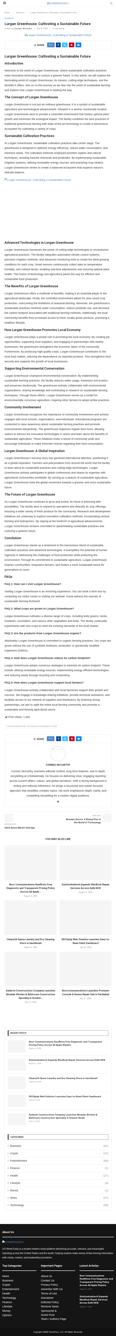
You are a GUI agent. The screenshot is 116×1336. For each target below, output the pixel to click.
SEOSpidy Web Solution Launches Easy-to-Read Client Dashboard (65, 1096)
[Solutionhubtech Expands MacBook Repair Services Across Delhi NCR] (85, 862)
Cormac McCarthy (23, 28)
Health (59, 1175)
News (59, 1197)
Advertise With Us (52, 1289)
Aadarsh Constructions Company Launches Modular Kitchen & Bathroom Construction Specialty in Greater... (30, 994)
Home (7, 12)
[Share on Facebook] (58, 45)
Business (20, 12)
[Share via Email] (78, 45)
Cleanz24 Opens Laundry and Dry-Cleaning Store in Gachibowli (63, 1078)
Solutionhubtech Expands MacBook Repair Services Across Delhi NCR (67, 1060)
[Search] (111, 3)
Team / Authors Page (53, 1318)
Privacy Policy (49, 1284)
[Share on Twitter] (65, 45)
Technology (59, 1205)
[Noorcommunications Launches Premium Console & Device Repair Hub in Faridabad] (85, 969)
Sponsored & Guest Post (49, 1312)
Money (59, 1190)
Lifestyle (59, 1183)
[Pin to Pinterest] (71, 45)
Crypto (59, 1153)
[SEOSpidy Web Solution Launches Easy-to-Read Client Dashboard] (85, 917)
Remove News (50, 1306)
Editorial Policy (50, 1302)
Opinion (7, 1315)
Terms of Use (49, 1293)
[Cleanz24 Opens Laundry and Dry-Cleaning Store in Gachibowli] (30, 917)
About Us (46, 1276)
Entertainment (59, 1160)
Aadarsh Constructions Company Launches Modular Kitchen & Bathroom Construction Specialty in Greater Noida (63, 1116)
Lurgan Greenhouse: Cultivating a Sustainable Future (31, 726)
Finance (59, 1168)
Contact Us (47, 1280)
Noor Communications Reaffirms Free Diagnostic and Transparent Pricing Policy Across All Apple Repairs (65, 1043)
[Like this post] (52, 45)
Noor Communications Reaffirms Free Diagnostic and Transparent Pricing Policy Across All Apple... (30, 888)
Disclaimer (47, 1297)
